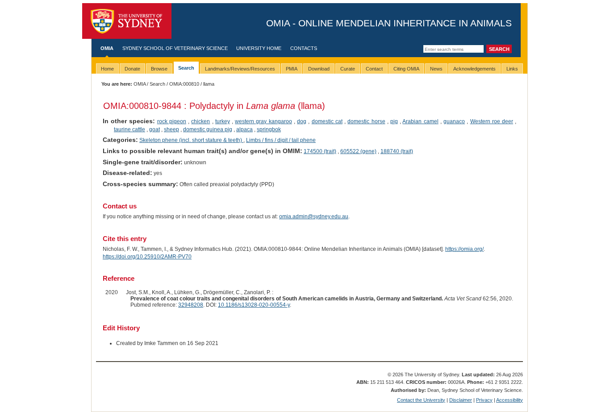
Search (157, 84)
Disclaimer (460, 400)
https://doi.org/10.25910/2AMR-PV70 (147, 257)
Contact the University (421, 400)
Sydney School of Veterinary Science (175, 48)
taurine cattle (129, 129)
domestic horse (366, 121)
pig (394, 121)
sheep (171, 129)
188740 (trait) (396, 151)
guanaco (454, 121)
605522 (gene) (358, 151)
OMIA (106, 48)
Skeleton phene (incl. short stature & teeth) (191, 140)
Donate (132, 68)
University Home (258, 48)
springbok (269, 129)
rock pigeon (171, 121)
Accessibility (509, 400)
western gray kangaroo (263, 121)
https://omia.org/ (464, 249)
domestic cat (327, 121)
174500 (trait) (320, 151)
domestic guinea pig (207, 129)
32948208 (190, 305)
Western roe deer (491, 121)
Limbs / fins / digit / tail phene (281, 140)
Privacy (484, 400)
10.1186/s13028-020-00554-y (254, 305)
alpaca (244, 129)
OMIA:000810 (184, 84)
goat (154, 129)
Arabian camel (420, 121)
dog (301, 121)
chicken (200, 121)
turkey (222, 121)
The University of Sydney (126, 21)
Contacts (303, 48)
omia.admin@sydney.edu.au (313, 216)
